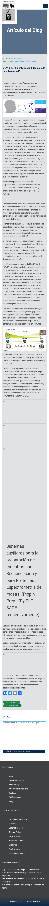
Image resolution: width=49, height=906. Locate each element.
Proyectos (22, 61)
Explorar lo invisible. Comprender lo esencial (20, 869)
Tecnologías (31, 61)
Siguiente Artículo (11, 706)
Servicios (14, 61)
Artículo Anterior (12, 702)
